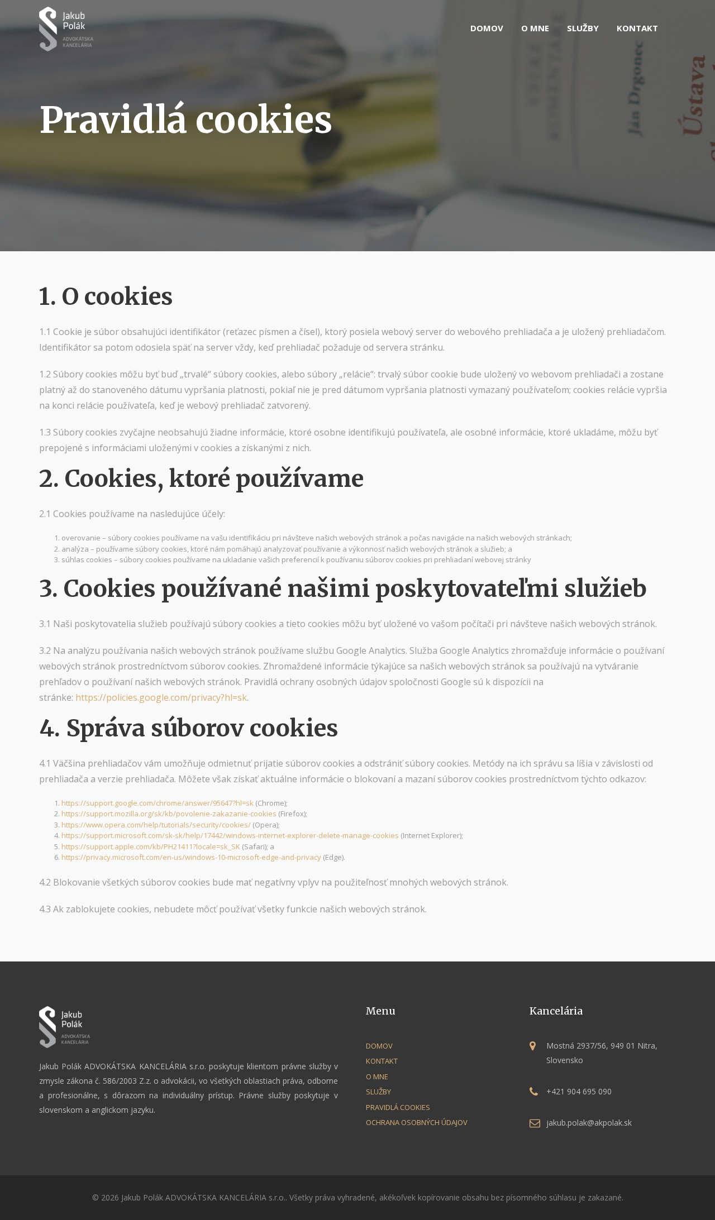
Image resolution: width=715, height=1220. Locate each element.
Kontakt (637, 28)
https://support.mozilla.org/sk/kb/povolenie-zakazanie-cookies (169, 813)
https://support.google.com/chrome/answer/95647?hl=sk (157, 803)
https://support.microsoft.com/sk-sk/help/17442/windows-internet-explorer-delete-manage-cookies (230, 835)
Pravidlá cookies (398, 1107)
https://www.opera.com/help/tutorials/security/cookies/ (156, 825)
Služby (583, 28)
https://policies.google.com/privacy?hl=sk (161, 697)
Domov (486, 28)
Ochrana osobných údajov (417, 1122)
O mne (535, 28)
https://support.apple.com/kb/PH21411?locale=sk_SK (150, 846)
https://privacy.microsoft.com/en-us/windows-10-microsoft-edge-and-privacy (191, 857)
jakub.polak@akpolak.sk (589, 1122)
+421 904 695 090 (579, 1091)
